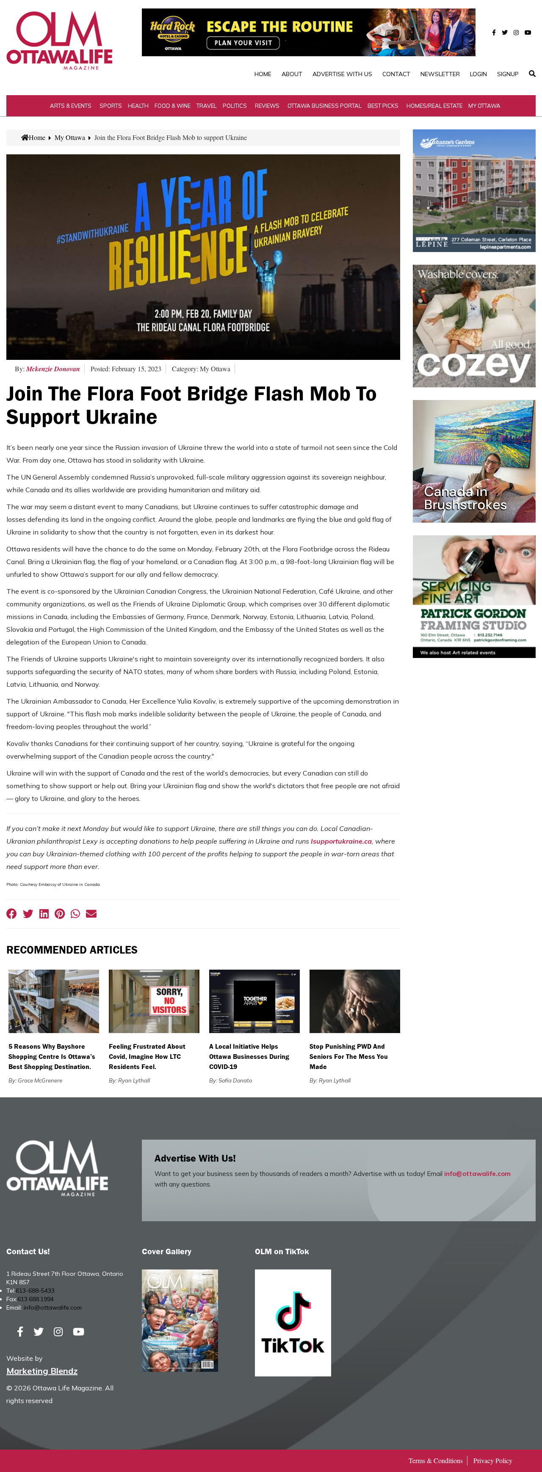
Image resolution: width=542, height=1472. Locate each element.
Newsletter (440, 74)
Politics (235, 105)
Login (478, 74)
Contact (396, 74)
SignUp (508, 74)
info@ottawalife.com (477, 1174)
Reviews (267, 105)
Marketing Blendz (41, 1370)
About (292, 74)
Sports (111, 105)
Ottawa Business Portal (325, 105)
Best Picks (383, 105)
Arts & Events (70, 105)
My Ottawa (484, 105)
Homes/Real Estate (434, 105)
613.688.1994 (35, 1299)
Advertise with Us (342, 74)
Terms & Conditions (436, 1460)
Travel (206, 105)
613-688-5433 (35, 1290)
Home (262, 74)
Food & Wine (173, 105)
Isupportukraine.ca (341, 841)
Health (138, 105)
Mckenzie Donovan (53, 368)
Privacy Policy (492, 1460)
